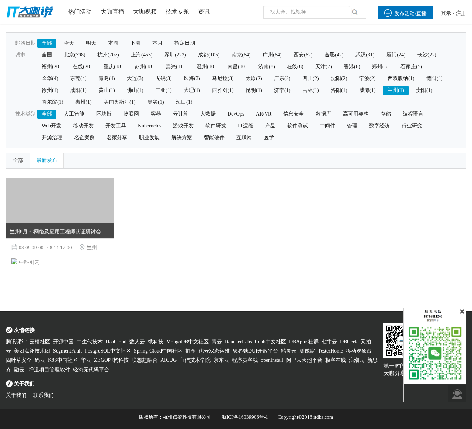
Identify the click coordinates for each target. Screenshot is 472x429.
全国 (47, 55)
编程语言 (413, 114)
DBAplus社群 (304, 341)
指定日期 (184, 43)
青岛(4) (106, 78)
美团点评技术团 (32, 351)
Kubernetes (149, 125)
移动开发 (83, 125)
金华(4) (50, 78)
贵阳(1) (424, 90)
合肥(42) (334, 55)
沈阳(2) (339, 78)
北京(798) (75, 55)
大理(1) (192, 90)
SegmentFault (67, 351)
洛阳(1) (339, 90)
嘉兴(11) (175, 66)
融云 (20, 370)
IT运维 (245, 125)
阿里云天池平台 (304, 360)
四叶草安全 (19, 360)
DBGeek (349, 341)
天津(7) (323, 66)
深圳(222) (175, 55)
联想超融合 (144, 360)
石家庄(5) (411, 66)
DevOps (236, 114)
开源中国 (63, 341)
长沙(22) (427, 55)
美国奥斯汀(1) (120, 102)
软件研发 (215, 125)
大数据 (208, 114)
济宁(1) (282, 90)
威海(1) (367, 90)
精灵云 (288, 351)
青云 (217, 341)
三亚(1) (163, 90)
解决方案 (181, 137)
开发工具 (115, 125)
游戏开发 (183, 125)
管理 (352, 125)
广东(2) (282, 78)
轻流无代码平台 (91, 370)
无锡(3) (163, 78)
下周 (135, 43)
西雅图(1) (223, 90)
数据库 (323, 114)
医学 (269, 137)
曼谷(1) (156, 102)
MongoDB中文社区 (187, 341)
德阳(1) (434, 78)
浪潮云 (356, 360)
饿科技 (155, 341)
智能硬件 (214, 137)
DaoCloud (115, 341)
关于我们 (16, 395)
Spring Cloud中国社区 (158, 351)
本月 (157, 43)
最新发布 (47, 160)
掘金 (190, 351)
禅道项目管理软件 (49, 370)
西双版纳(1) (401, 78)
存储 (386, 114)
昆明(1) (254, 90)
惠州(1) (83, 102)
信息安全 (293, 114)
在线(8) (295, 66)
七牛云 (329, 341)
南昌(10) (237, 66)
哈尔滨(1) (52, 102)
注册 (461, 13)
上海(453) (142, 55)
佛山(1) (135, 90)
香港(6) (352, 66)
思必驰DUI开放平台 (255, 351)
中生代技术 (90, 341)
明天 (91, 43)
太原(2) (254, 78)
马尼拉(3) (223, 78)
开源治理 (52, 137)
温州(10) (206, 66)
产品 (270, 125)
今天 (69, 43)
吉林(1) (310, 90)
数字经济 (379, 125)
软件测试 (297, 125)
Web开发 (51, 125)
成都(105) (209, 55)
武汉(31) (365, 55)
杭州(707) (108, 55)
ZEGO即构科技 (111, 360)
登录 (446, 13)
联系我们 (43, 395)
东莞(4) (78, 78)
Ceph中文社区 (270, 341)
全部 (47, 43)
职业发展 (149, 137)
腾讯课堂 (16, 341)
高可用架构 (356, 114)
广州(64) (272, 55)
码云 (40, 360)
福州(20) (51, 66)
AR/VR (263, 114)
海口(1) (184, 102)
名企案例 (84, 137)
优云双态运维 (214, 351)
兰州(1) (396, 90)
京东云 (221, 360)
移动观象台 (359, 351)
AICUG (168, 360)
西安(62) (303, 55)
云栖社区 (40, 341)
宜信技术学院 (195, 360)
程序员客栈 (245, 360)
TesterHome (330, 351)
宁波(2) (367, 78)
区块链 (104, 114)
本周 (113, 43)
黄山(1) (106, 90)
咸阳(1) (78, 90)
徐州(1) (50, 90)
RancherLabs (238, 341)
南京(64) (241, 55)
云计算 (180, 114)
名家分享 (117, 137)
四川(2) (310, 78)
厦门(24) (396, 55)
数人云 (137, 341)
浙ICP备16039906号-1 (245, 417)
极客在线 (335, 360)
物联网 (131, 114)
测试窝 (307, 351)
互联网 (244, 137)
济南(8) (266, 66)
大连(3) (135, 78)
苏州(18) (144, 66)
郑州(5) (380, 66)
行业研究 (412, 125)
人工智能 (74, 114)
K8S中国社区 (63, 360)
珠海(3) (192, 78)
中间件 (327, 125)
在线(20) (82, 66)
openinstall (272, 360)
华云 (86, 360)
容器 (156, 114)
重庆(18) (113, 66)
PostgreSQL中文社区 (108, 351)
